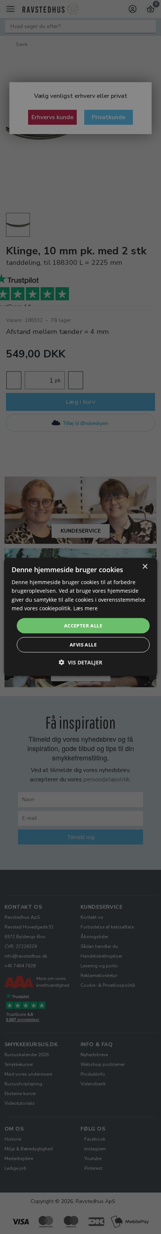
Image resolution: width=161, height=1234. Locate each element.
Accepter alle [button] (83, 625)
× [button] (145, 567)
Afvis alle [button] (83, 644)
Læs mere (85, 607)
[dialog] (80, 617)
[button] (80, 662)
